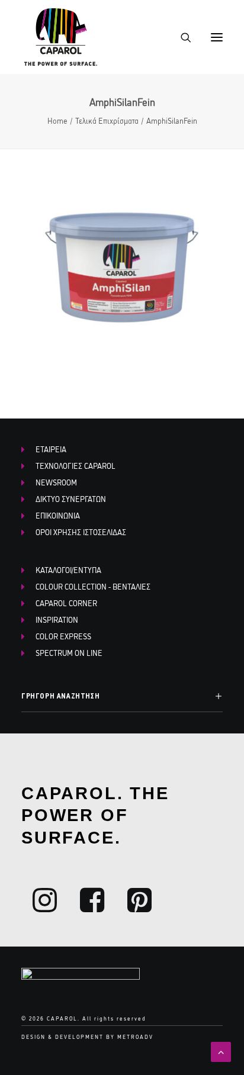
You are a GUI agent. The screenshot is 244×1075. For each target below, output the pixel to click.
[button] (217, 37)
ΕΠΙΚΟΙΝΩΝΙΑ (58, 515)
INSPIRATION (57, 619)
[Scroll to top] (221, 1050)
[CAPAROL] (61, 37)
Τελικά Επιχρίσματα (107, 120)
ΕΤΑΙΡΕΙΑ (51, 448)
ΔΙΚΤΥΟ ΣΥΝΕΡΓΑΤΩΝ (71, 498)
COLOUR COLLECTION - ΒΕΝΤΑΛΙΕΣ (93, 586)
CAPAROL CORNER (66, 602)
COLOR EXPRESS (63, 635)
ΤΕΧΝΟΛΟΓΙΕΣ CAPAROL (75, 465)
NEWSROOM (56, 482)
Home (57, 120)
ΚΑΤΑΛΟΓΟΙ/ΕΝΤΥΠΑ (68, 569)
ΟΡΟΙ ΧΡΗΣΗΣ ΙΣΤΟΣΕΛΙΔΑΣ (81, 531)
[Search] (180, 37)
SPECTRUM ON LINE (69, 652)
